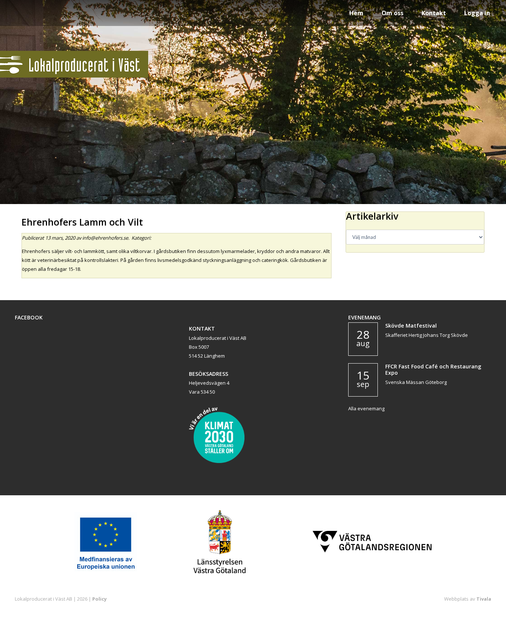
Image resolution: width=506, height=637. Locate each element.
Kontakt (434, 13)
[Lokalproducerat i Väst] (74, 75)
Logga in (477, 13)
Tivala (483, 598)
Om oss (392, 13)
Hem (356, 13)
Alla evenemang (366, 408)
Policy (99, 598)
